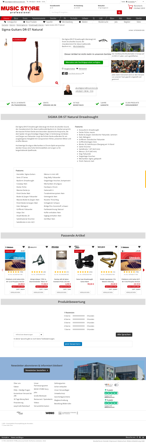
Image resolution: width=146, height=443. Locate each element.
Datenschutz (122, 441)
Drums (25, 18)
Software (85, 18)
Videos (36, 403)
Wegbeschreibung (61, 400)
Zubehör (139, 18)
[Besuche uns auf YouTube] (143, 437)
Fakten (16, 387)
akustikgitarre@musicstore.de (15, 2)
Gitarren (6, 18)
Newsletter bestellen (35, 370)
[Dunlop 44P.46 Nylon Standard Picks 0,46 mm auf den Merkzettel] (70, 247)
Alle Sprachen (124, 334)
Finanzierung (18, 403)
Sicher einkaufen (60, 387)
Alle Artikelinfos (79, 46)
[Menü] (118, 383)
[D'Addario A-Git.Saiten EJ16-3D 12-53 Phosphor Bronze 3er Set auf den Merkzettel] (24, 247)
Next (144, 269)
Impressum (113, 441)
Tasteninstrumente (38, 18)
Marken (85, 21)
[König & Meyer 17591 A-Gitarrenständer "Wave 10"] (38, 260)
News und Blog (16, 437)
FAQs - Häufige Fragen (22, 390)
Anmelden (131, 2)
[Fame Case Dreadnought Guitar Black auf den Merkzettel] (93, 247)
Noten (129, 18)
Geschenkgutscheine (62, 397)
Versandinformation (41, 406)
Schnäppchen (12, 21)
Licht (100, 18)
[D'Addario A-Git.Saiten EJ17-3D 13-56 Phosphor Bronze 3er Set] (130, 260)
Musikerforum (98, 441)
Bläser (112, 18)
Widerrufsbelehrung (134, 441)
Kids (120, 18)
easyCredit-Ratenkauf (22, 406)
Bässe (16, 18)
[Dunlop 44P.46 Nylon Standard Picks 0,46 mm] (61, 260)
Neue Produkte (31, 21)
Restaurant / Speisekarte (43, 399)
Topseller (49, 21)
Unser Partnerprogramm (41, 384)
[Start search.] (119, 12)
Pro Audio (73, 18)
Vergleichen (15, 292)
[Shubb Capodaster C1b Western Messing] (107, 260)
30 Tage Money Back (21, 399)
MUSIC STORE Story (41, 389)
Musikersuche (103, 21)
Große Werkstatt (40, 396)
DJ (93, 18)
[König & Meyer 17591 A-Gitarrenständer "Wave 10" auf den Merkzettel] (47, 247)
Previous (2, 269)
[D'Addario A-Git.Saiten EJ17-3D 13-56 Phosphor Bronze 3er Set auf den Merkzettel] (139, 247)
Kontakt (5, 437)
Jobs (116, 21)
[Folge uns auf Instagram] (140, 437)
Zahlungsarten (59, 383)
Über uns (17, 383)
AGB (143, 441)
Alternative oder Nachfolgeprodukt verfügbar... (83, 62)
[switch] (116, 385)
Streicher (53, 18)
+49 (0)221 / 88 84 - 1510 (84, 91)
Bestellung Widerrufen (62, 404)
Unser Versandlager (61, 390)
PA (65, 18)
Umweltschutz (59, 393)
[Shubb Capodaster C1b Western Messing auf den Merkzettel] (116, 247)
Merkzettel (83, 69)
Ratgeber (127, 21)
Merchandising (67, 21)
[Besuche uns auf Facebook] (137, 437)
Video (139, 21)
